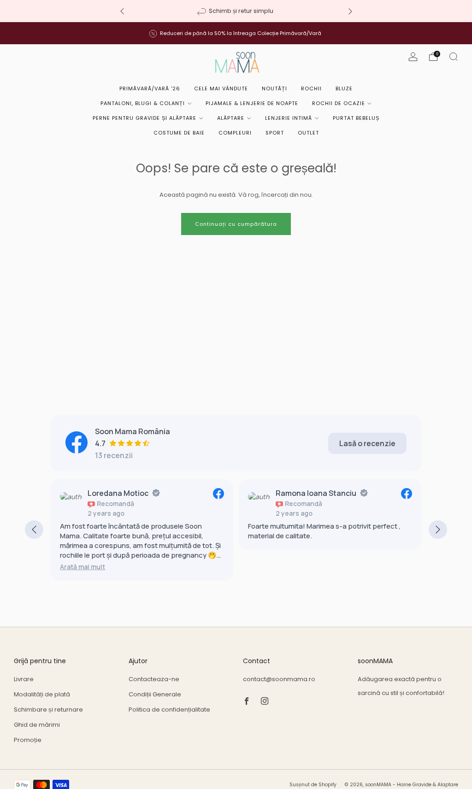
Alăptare (230, 118)
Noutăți (274, 88)
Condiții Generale (155, 694)
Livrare (24, 679)
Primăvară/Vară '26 (149, 88)
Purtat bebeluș (356, 118)
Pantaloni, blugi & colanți (142, 103)
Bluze (344, 88)
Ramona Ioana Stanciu (316, 493)
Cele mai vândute (221, 88)
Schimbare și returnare (48, 709)
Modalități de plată (42, 694)
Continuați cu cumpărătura (236, 224)
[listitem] (236, 11)
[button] (82, 566)
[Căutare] (453, 56)
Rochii (311, 88)
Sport (275, 132)
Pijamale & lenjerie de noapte (252, 103)
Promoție (27, 740)
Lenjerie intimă (288, 118)
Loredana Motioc (118, 493)
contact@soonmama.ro (279, 679)
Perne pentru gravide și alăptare (144, 118)
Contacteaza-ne (154, 679)
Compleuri (235, 132)
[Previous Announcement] (122, 11)
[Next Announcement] (350, 11)
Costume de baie (179, 132)
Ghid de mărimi (37, 724)
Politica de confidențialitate (169, 709)
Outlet (308, 132)
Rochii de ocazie (338, 103)
